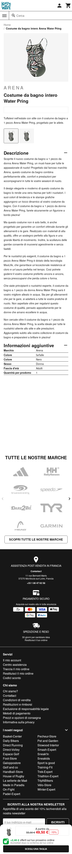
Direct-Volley (11, 749)
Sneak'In (43, 754)
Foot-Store (10, 758)
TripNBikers (45, 780)
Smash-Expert (46, 749)
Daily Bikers (11, 741)
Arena (14, 88)
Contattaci (36, 571)
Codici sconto (12, 678)
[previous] (2, 498)
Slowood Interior (48, 745)
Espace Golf (11, 754)
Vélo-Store (44, 785)
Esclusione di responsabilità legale (26, 709)
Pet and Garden (47, 741)
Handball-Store (13, 772)
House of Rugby (13, 776)
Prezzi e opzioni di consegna (22, 718)
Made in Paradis (13, 785)
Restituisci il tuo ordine (36, 640)
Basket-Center (12, 736)
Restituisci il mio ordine (18, 673)
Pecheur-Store (46, 736)
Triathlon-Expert (47, 776)
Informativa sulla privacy (19, 722)
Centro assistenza (15, 664)
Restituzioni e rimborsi (17, 704)
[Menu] (4, 15)
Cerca (20, 15)
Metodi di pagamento (16, 713)
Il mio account (12, 660)
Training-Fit (44, 767)
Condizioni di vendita (17, 700)
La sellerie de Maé (15, 780)
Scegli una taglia (36, 848)
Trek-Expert (44, 772)
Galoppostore (12, 763)
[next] (69, 498)
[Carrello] (68, 5)
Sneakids (43, 758)
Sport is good (46, 763)
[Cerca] (13, 15)
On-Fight (8, 789)
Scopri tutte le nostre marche (36, 539)
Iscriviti (57, 822)
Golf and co (10, 767)
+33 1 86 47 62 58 (36, 583)
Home (7, 25)
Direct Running (13, 745)
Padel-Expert (11, 794)
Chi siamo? (10, 691)
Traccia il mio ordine (16, 669)
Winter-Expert (46, 789)
